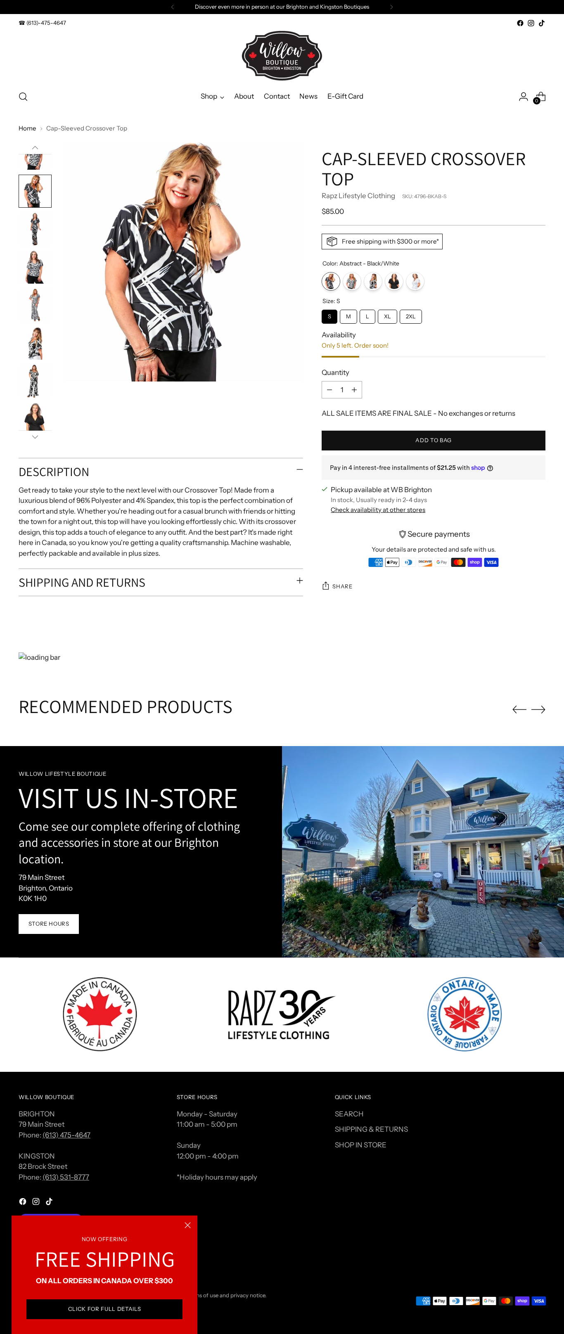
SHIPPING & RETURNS (371, 1129)
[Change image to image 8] (35, 419)
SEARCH (349, 1114)
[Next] (391, 7)
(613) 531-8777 (66, 1177)
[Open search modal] (23, 96)
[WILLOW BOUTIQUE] (282, 56)
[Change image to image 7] (35, 381)
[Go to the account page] (523, 96)
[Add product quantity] (354, 389)
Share (342, 586)
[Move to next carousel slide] (538, 709)
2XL (410, 315)
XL (387, 315)
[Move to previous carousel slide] (519, 710)
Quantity (335, 372)
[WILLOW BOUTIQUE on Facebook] (520, 23)
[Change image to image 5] (35, 305)
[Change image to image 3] (35, 229)
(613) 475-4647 (66, 1135)
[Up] (35, 148)
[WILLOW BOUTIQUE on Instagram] (531, 23)
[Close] (187, 1225)
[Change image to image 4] (35, 267)
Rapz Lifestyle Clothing (358, 196)
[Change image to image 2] (35, 191)
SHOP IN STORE (360, 1145)
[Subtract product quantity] (329, 389)
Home (27, 128)
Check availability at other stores (378, 510)
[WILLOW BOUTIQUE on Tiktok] (541, 23)
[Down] (35, 437)
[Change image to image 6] (35, 343)
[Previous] (173, 7)
